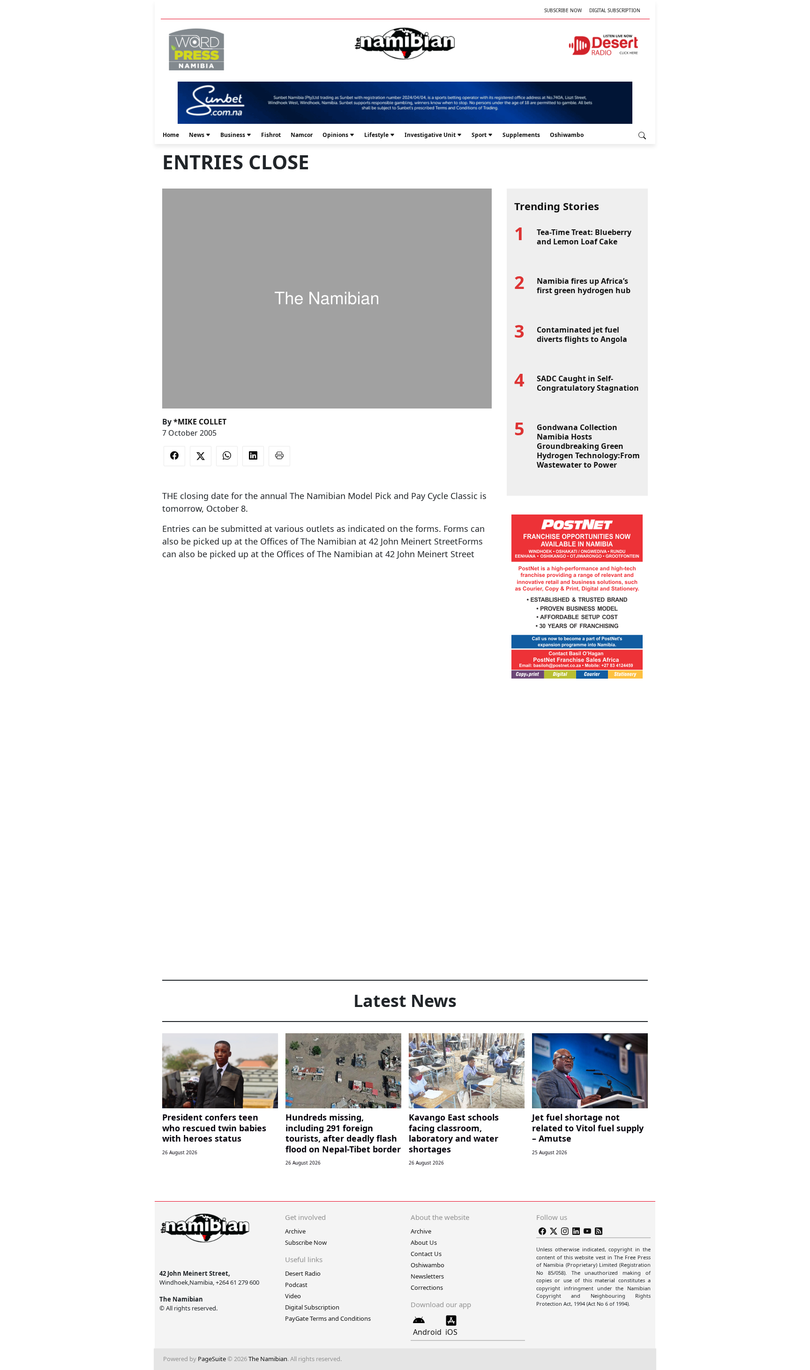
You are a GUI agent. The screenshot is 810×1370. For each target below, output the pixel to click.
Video (293, 1296)
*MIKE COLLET (199, 421)
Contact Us (426, 1253)
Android (427, 1332)
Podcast (296, 1284)
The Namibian (267, 1359)
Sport (479, 135)
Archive (295, 1231)
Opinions (335, 135)
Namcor (302, 135)
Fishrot (271, 135)
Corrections (427, 1287)
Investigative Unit (430, 135)
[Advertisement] (326, 589)
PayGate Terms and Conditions (328, 1318)
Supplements (521, 135)
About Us (424, 1242)
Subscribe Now (563, 10)
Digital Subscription (614, 10)
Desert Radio (303, 1273)
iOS (451, 1332)
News (196, 135)
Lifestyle (376, 135)
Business (232, 135)
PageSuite (212, 1359)
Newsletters (427, 1276)
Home (171, 135)
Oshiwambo (567, 135)
